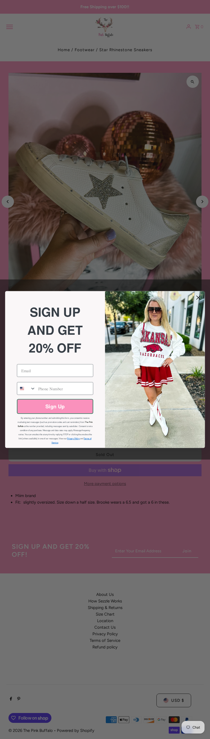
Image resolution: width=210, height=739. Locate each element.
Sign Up (55, 406)
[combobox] (26, 388)
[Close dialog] (198, 297)
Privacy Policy (73, 438)
